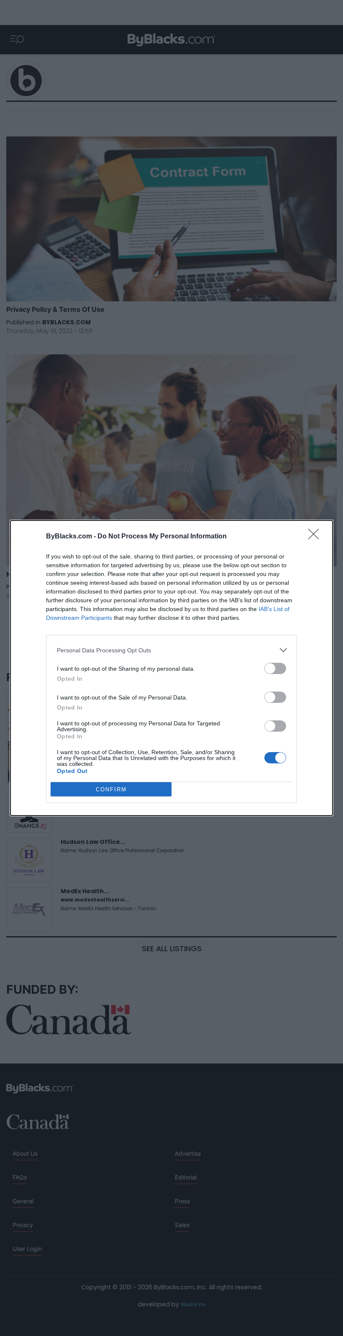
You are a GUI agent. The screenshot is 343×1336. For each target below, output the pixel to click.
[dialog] (171, 668)
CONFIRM (111, 789)
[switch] (275, 668)
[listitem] (171, 650)
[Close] (316, 537)
